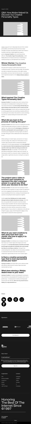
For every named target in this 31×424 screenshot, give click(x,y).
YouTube (18, 382)
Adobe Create (4, 47)
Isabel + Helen (9, 210)
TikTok (17, 380)
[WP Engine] (20, 326)
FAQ (2, 376)
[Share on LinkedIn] (4, 301)
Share (15, 420)
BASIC (4, 417)
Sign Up (15, 365)
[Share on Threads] (16, 300)
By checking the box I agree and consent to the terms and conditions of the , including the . (15, 361)
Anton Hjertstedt (15, 144)
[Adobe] (7, 326)
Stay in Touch (4, 353)
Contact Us (3, 380)
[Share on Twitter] (9, 300)
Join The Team (4, 386)
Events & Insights (5, 378)
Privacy (3, 384)
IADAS (2, 382)
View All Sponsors (15, 335)
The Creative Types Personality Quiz (13, 64)
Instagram (18, 376)
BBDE (23, 210)
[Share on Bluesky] (21, 300)
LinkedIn (18, 378)
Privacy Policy (5, 361)
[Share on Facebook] (4, 305)
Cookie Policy (14, 361)
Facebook (18, 386)
